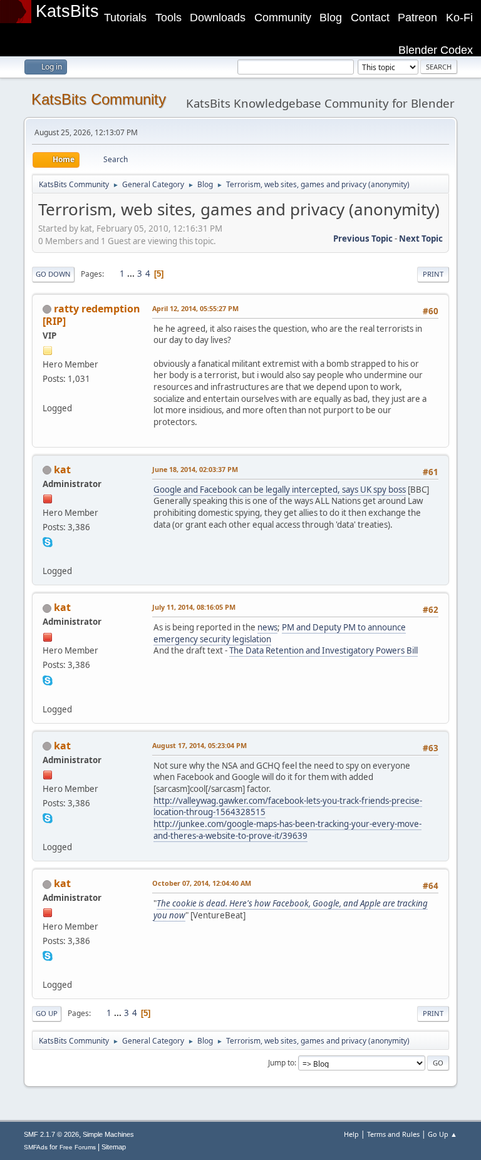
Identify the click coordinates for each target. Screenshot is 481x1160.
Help (351, 1134)
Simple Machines (108, 1134)
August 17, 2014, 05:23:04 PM (199, 745)
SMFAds (36, 1147)
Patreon (417, 17)
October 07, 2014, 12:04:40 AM (201, 883)
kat (62, 469)
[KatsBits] (48, 556)
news (267, 627)
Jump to (281, 1062)
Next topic (421, 238)
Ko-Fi (459, 17)
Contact (370, 17)
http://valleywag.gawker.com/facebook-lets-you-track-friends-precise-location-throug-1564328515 (287, 806)
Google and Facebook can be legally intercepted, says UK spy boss (279, 489)
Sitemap (113, 1147)
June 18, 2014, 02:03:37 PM (195, 469)
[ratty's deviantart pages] (48, 393)
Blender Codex (435, 50)
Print (433, 274)
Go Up (47, 1013)
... (132, 273)
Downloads (218, 17)
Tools (168, 17)
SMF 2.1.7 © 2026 (51, 1134)
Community (282, 17)
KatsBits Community (98, 99)
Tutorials (125, 17)
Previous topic (363, 238)
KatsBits (67, 11)
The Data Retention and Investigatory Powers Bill (323, 650)
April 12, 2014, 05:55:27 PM (195, 308)
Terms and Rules (393, 1134)
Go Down (53, 274)
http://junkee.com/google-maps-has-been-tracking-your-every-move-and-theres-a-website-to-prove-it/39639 (287, 829)
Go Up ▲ (442, 1134)
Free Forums (77, 1147)
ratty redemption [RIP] (91, 315)
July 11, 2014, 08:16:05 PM (193, 607)
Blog (330, 17)
